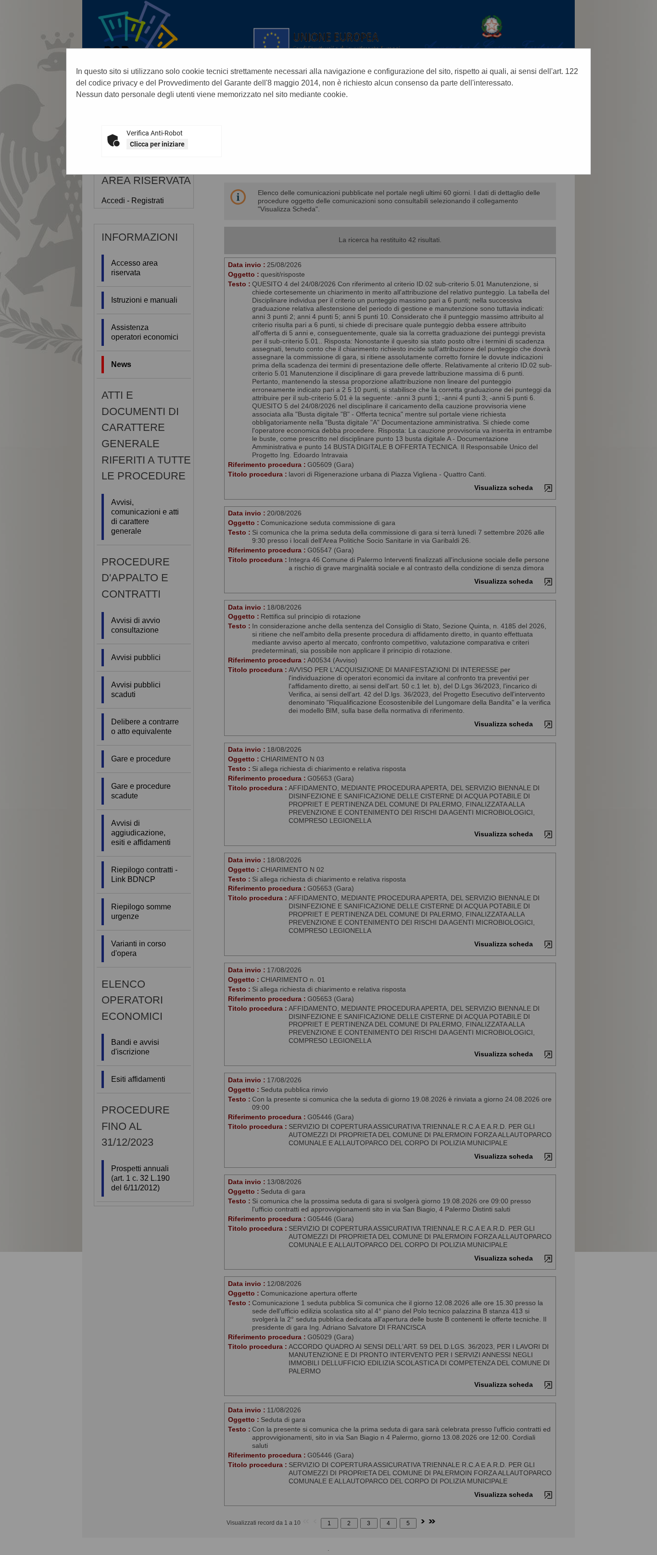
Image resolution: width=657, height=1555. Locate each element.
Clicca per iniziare (157, 144)
